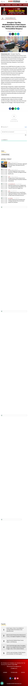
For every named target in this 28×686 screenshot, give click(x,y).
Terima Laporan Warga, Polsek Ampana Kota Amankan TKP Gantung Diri (15, 653)
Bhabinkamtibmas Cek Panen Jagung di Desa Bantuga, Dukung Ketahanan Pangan (17, 165)
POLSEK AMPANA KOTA (10, 18)
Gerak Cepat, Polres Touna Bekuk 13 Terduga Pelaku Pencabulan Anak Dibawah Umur (15, 629)
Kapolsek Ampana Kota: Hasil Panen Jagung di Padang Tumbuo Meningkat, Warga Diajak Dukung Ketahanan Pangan (17, 194)
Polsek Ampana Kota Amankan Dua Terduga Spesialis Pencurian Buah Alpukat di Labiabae (16, 201)
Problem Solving (5, 154)
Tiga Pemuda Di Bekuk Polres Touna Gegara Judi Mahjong (15, 641)
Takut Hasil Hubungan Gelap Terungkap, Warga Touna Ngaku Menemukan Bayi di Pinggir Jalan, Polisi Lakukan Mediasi (16, 647)
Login (25, 127)
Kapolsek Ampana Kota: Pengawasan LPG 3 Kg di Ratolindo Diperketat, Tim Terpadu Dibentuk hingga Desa (17, 187)
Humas (10, 31)
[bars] (26, 1)
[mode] (4, 1)
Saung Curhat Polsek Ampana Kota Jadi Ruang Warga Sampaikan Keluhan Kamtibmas (17, 179)
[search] (2, 1)
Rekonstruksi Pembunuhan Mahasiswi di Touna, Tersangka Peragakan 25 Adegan (16, 635)
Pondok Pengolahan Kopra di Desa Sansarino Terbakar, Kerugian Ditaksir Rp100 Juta (17, 172)
